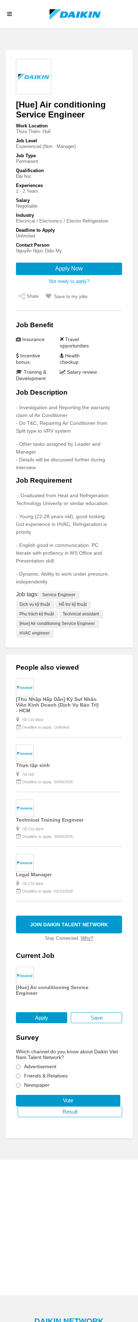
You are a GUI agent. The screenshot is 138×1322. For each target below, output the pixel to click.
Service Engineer (58, 594)
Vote (68, 1100)
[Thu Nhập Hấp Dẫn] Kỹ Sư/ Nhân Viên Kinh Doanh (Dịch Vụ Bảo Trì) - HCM (57, 704)
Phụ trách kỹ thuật (36, 613)
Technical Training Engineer (50, 820)
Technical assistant (81, 613)
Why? (87, 938)
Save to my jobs (71, 296)
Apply (41, 1018)
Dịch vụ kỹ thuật (34, 604)
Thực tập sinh (33, 765)
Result (70, 1112)
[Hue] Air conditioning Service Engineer (57, 623)
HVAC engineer (34, 633)
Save (97, 1018)
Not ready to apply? (69, 281)
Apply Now (69, 268)
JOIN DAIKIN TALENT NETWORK (69, 924)
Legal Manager (34, 874)
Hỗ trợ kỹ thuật (73, 604)
